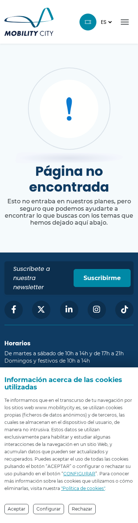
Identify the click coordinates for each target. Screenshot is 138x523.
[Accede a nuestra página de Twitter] (41, 310)
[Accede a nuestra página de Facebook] (13, 310)
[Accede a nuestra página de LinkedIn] (69, 310)
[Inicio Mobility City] (29, 22)
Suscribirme (102, 278)
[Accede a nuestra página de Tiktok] (124, 310)
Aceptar (16, 509)
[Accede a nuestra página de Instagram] (97, 310)
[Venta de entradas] (87, 22)
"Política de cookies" (83, 488)
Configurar (48, 509)
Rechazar (82, 509)
